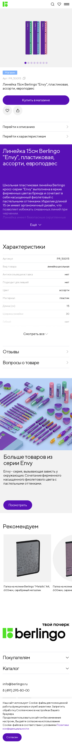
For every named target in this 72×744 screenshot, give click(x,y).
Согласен (12, 737)
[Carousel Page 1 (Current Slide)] (25, 63)
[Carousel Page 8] (47, 63)
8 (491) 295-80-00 (16, 690)
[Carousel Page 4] (34, 63)
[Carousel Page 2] (28, 63)
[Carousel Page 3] (31, 63)
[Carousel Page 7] (44, 63)
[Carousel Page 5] (38, 63)
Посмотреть (18, 505)
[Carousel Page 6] (41, 63)
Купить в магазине (36, 100)
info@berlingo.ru (15, 684)
